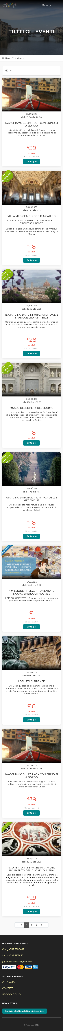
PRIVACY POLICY (11, 994)
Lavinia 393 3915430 (12, 955)
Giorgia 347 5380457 (13, 949)
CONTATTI (7, 988)
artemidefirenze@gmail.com (19, 961)
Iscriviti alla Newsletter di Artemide (24, 1011)
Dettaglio (31, 161)
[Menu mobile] (57, 5)
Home (7, 58)
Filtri (12, 71)
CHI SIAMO (8, 982)
